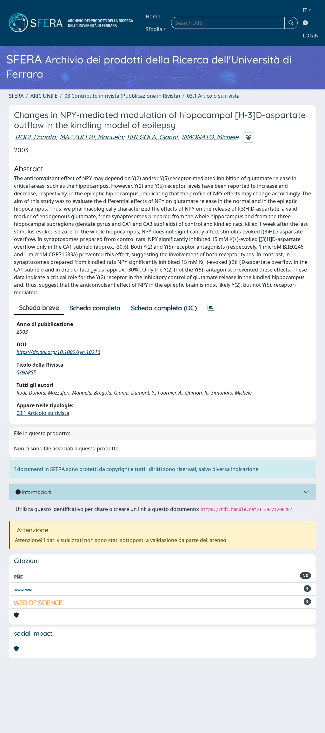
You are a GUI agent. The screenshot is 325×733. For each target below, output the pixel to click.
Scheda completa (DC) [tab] (164, 308)
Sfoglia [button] (154, 29)
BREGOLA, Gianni (152, 137)
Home (153, 16)
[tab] (210, 308)
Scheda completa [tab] (95, 308)
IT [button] (305, 10)
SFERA (16, 95)
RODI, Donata (35, 137)
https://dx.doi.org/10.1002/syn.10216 (58, 352)
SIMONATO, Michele (210, 137)
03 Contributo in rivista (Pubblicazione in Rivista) (122, 95)
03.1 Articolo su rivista (213, 95)
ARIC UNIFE (43, 95)
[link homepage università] (71, 23)
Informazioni (36, 492)
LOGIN (311, 35)
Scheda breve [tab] (39, 307)
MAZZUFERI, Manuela (91, 137)
